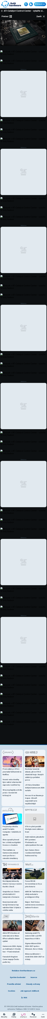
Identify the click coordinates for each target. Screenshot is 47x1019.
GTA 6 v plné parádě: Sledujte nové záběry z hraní (34, 829)
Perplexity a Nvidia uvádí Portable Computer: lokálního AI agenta (12, 831)
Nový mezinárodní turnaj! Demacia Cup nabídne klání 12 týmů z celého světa (12, 906)
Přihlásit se (40, 4)
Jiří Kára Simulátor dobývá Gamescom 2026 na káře (34, 787)
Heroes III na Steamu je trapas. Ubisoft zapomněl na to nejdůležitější (34, 799)
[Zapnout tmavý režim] (31, 4)
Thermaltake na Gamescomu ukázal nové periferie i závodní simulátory (10, 854)
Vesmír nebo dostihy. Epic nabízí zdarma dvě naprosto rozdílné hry (12, 782)
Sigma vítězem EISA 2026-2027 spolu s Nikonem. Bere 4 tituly (34, 946)
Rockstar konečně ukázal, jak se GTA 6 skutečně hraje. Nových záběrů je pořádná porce (34, 774)
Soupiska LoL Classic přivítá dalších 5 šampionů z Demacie (11, 894)
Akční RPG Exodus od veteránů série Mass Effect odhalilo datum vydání (11, 937)
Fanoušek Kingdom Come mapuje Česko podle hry (11, 959)
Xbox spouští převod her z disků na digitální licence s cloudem (12, 842)
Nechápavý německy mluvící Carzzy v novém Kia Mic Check (12, 884)
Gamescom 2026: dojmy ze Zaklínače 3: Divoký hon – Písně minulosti (12, 949)
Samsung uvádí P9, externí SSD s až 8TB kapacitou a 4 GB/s (33, 936)
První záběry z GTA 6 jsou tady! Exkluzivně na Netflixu (12, 772)
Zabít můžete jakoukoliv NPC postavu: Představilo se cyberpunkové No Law (34, 841)
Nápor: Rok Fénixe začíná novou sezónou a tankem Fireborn (34, 905)
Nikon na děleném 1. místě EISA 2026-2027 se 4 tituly (34, 956)
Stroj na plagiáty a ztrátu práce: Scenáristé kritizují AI (12, 792)
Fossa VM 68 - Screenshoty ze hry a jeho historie (33, 884)
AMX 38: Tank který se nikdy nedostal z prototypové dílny (33, 894)
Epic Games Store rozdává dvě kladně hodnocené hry (33, 853)
